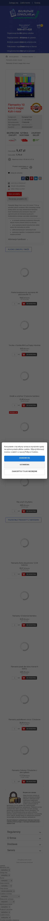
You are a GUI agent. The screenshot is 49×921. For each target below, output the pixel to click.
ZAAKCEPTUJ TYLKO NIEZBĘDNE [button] (24, 471)
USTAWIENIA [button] (24, 465)
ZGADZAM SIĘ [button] (24, 458)
